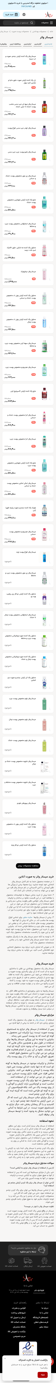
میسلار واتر (40, 1020)
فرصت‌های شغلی (41, 1322)
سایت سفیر (27, 917)
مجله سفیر (43, 1326)
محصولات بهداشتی (39, 31)
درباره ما (45, 1308)
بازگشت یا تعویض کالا (17, 1331)
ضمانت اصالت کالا (11, 1266)
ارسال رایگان (28, 1266)
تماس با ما (44, 1312)
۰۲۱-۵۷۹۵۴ (39, 1290)
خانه (51, 31)
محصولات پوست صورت (20, 31)
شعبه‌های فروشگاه (40, 1317)
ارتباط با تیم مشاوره (28, 1251)
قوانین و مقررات (19, 1308)
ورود (43, 1374)
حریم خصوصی (19, 1336)
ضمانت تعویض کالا (44, 1266)
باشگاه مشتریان (19, 1326)
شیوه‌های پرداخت (18, 1312)
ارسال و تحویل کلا (18, 1317)
